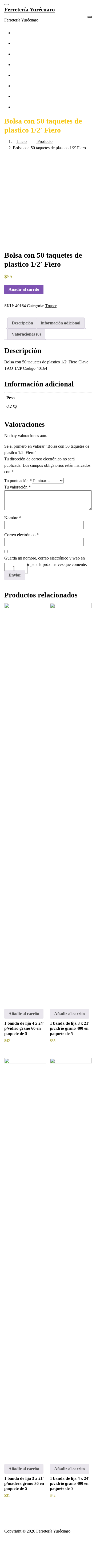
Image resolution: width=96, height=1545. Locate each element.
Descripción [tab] (22, 323)
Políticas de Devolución (37, 54)
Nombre (12, 518)
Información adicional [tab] (60, 323)
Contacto (24, 64)
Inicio (21, 141)
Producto (44, 141)
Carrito (23, 96)
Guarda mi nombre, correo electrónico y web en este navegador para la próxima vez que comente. (45, 561)
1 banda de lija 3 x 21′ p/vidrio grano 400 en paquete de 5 (70, 1028)
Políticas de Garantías (35, 32)
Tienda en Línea (30, 107)
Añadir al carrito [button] (24, 1013)
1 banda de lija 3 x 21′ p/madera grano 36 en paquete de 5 (24, 1483)
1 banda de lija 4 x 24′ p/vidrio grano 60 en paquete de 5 (24, 1028)
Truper (51, 305)
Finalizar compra (31, 85)
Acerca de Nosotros (33, 75)
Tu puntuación (18, 480)
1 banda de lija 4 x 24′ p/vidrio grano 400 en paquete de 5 (70, 1483)
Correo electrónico (21, 534)
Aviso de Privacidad (34, 43)
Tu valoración (17, 487)
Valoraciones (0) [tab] (26, 334)
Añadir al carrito (24, 289)
